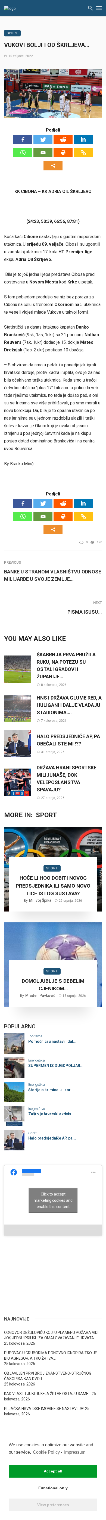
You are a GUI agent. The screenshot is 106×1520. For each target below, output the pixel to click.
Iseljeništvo (36, 1109)
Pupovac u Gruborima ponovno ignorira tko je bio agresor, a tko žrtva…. (50, 1355)
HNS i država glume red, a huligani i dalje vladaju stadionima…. (69, 705)
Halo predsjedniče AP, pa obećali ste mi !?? (68, 740)
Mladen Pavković (40, 995)
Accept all (53, 1471)
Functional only (53, 1488)
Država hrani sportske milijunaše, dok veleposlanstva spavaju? (66, 778)
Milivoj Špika (40, 900)
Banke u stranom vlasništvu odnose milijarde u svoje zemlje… (52, 575)
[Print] (63, 152)
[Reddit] (63, 139)
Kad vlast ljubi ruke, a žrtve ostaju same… (47, 1393)
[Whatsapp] (22, 152)
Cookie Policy (46, 1452)
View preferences (53, 1505)
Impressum (74, 1452)
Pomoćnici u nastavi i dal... (52, 1041)
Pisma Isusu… (84, 612)
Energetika (36, 1060)
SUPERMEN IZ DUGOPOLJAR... (55, 1065)
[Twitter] (42, 139)
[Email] (42, 152)
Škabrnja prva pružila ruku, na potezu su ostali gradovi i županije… (66, 665)
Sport (12, 33)
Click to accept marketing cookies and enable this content (53, 1200)
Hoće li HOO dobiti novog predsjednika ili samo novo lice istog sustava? (53, 886)
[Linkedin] (83, 139)
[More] (53, 165)
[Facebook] (22, 139)
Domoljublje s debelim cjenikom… (53, 985)
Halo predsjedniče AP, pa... (52, 1138)
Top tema (35, 1036)
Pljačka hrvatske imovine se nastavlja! (44, 1408)
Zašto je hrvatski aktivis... (51, 1114)
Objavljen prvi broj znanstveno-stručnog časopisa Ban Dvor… (47, 1376)
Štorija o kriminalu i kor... (51, 1090)
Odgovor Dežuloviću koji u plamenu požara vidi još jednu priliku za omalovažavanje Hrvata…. (51, 1335)
